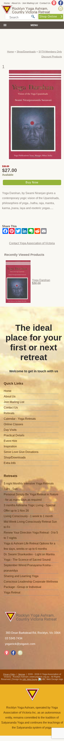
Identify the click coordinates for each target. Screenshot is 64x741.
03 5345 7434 (13, 638)
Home (7, 3)
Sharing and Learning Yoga (21, 576)
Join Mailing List (30, 3)
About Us (16, 3)
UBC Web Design (30, 679)
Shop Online (48, 16)
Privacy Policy (9, 674)
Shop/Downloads (26, 51)
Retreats (9, 413)
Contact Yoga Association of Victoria (32, 243)
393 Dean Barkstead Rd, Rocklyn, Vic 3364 (33, 632)
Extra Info (10, 463)
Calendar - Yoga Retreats (20, 418)
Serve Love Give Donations (21, 451)
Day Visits (10, 429)
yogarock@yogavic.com (20, 643)
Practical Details (14, 435)
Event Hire (10, 440)
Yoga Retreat (12, 592)
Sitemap (21, 674)
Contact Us (45, 3)
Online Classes (13, 424)
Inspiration (10, 446)
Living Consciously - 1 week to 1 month (28, 516)
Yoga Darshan (41, 280)
